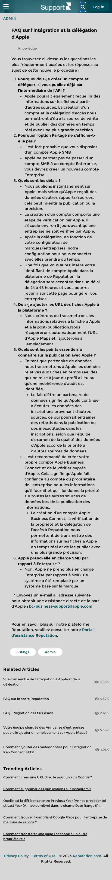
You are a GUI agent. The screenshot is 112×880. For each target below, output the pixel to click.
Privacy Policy (16, 856)
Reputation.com (87, 856)
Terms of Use (43, 856)
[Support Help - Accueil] (56, 6)
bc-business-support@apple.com (60, 606)
